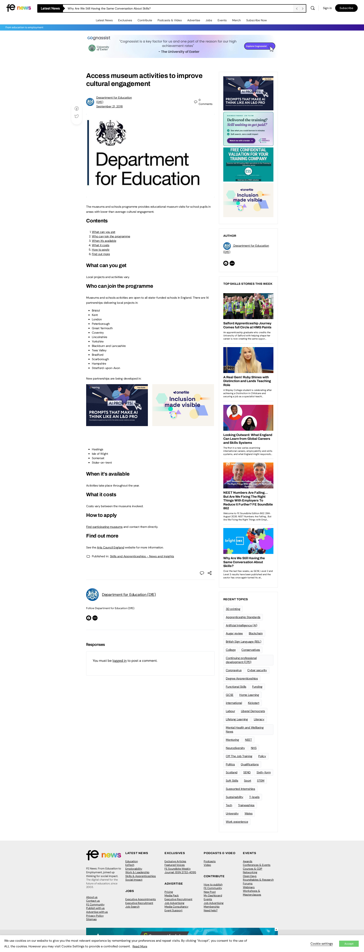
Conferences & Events (256, 865)
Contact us (93, 901)
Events (222, 20)
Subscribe (346, 8)
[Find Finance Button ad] (248, 128)
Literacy (259, 719)
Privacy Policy (95, 915)
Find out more (101, 254)
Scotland (231, 772)
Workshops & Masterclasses (252, 892)
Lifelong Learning (237, 719)
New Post (210, 892)
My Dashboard (213, 895)
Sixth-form (264, 772)
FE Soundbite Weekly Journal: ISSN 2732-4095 (180, 870)
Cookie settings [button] (321, 943)
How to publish (213, 884)
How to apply (101, 249)
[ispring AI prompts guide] (117, 424)
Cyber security (257, 670)
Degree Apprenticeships (242, 678)
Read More (139, 946)
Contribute (145, 20)
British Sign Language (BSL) (243, 641)
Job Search (132, 906)
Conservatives (250, 650)
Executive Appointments (140, 899)
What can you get (103, 232)
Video (207, 865)
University (232, 813)
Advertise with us (97, 912)
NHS (254, 748)
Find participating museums (104, 527)
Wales (249, 813)
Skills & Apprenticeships (140, 876)
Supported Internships (240, 789)
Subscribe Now (256, 20)
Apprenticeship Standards (243, 617)
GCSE (229, 695)
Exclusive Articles (175, 861)
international (234, 703)
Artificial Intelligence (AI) (241, 625)
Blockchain (256, 633)
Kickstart (253, 703)
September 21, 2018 (109, 106)
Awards (247, 861)
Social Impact (133, 879)
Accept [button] (348, 943)
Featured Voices (175, 865)
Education (131, 861)
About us (92, 897)
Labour (230, 711)
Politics (230, 764)
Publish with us (95, 908)
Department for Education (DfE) (129, 594)
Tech (229, 805)
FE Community (95, 904)
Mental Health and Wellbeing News (245, 729)
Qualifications (250, 764)
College (231, 650)
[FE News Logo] (18, 7)
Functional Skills (236, 687)
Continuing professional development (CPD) (241, 660)
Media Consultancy (176, 906)
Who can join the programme (111, 236)
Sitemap (91, 919)
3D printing (233, 609)
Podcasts (210, 861)
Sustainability (234, 797)
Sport (247, 780)
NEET (248, 740)
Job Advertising (174, 903)
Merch (236, 20)
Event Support (173, 910)
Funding (257, 687)
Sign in (327, 8)
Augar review (234, 633)
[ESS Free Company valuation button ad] (248, 164)
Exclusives (125, 20)
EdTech (129, 865)
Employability (133, 868)
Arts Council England (110, 547)
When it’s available (104, 241)
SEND (247, 772)
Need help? (211, 910)
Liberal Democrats (253, 711)
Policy (262, 756)
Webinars (249, 887)
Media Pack (172, 895)
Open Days (250, 876)
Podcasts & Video (170, 20)
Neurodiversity (235, 748)
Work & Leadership (137, 872)
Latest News (104, 20)
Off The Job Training (239, 756)
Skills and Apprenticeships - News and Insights (142, 556)
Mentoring (232, 740)
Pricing (169, 892)
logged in (119, 660)
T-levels (254, 797)
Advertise (193, 20)
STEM (260, 780)
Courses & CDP (252, 868)
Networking (250, 872)
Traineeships (246, 805)
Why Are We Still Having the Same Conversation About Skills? (109, 8)
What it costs (100, 245)
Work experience (237, 822)
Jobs (209, 20)
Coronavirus (233, 670)
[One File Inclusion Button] (183, 424)
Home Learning (249, 695)
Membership (211, 906)
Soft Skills (232, 780)
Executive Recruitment (139, 903)
